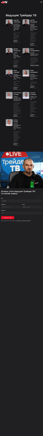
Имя (2, 198)
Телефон (3, 204)
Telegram (3, 210)
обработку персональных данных (24, 220)
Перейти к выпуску (15, 41)
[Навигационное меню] (41, 2)
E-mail (23, 204)
